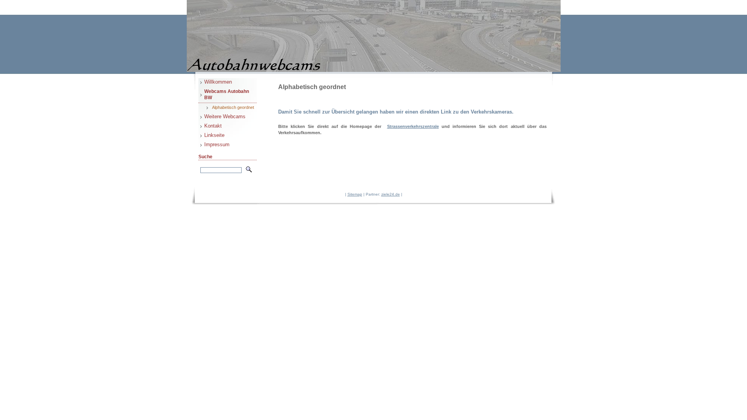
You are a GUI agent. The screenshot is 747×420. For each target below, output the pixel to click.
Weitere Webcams (224, 116)
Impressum (217, 144)
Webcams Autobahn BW (226, 94)
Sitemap (354, 194)
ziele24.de (390, 194)
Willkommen (218, 82)
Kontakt (213, 126)
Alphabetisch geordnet (233, 107)
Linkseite (214, 135)
